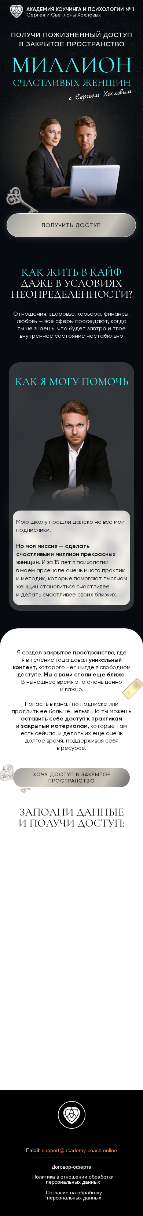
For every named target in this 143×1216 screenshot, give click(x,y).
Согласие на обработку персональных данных (74, 1195)
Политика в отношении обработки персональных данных (73, 1179)
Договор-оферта (71, 1167)
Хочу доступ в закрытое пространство (71, 778)
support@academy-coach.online (79, 1150)
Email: (34, 1150)
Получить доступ (71, 225)
